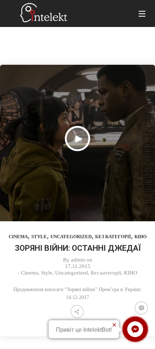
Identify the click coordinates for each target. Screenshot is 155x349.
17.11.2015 (77, 266)
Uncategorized (71, 236)
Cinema (18, 236)
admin (78, 260)
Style (39, 236)
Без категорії (113, 236)
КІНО (140, 236)
